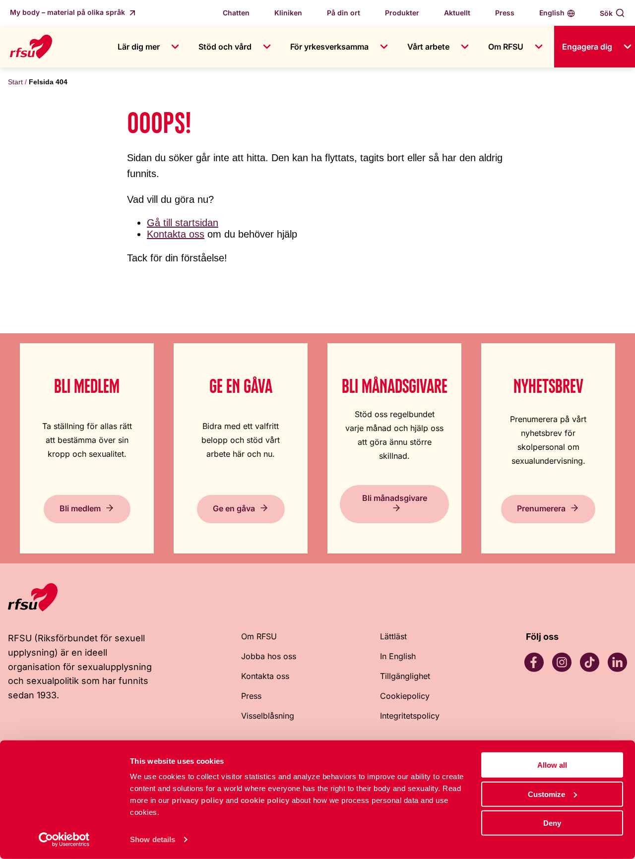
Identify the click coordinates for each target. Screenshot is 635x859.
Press (504, 12)
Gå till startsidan (182, 222)
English (552, 12)
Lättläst (393, 636)
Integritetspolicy (410, 716)
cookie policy (265, 800)
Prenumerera (541, 508)
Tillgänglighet (405, 676)
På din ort (343, 12)
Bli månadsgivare (394, 498)
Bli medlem (80, 508)
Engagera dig (587, 47)
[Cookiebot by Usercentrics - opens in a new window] (64, 839)
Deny (552, 823)
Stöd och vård (225, 47)
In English (398, 656)
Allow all (552, 765)
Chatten (236, 12)
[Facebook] (534, 662)
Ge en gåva (234, 508)
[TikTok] (589, 662)
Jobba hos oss (268, 656)
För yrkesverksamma (329, 47)
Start (15, 82)
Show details (152, 839)
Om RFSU (505, 47)
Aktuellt (457, 12)
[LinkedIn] (617, 662)
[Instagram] (562, 662)
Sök (606, 13)
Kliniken (288, 12)
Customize (546, 794)
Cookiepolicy (405, 696)
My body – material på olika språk (68, 12)
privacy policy (197, 800)
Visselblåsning (267, 716)
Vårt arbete (428, 47)
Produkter (402, 12)
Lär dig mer (139, 47)
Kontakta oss (175, 234)
